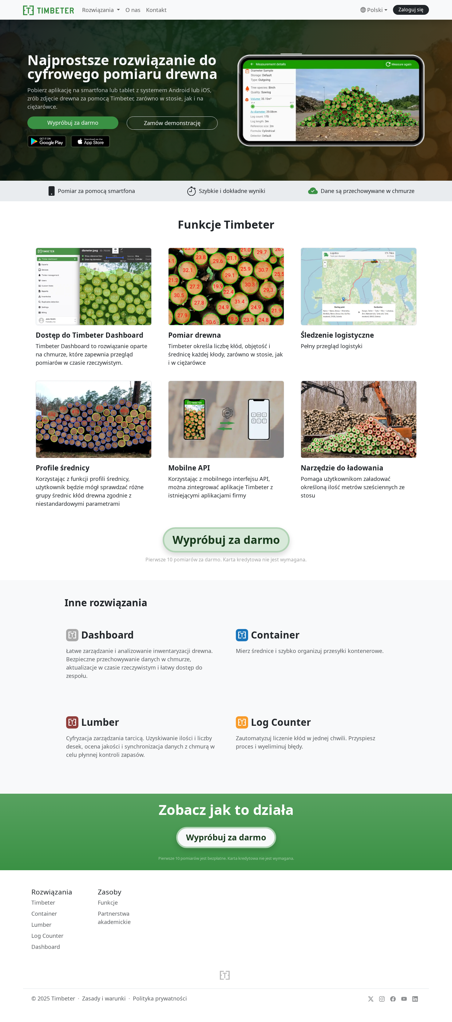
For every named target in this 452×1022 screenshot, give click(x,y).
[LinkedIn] (415, 998)
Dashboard (45, 946)
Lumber (41, 924)
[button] (411, 10)
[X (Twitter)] (371, 998)
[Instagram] (382, 998)
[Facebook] (393, 998)
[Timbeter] (48, 10)
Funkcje (108, 902)
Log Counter (47, 935)
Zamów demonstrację (172, 123)
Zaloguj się (410, 9)
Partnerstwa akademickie (114, 918)
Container (44, 913)
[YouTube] (404, 998)
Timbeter (43, 902)
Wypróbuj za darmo (72, 122)
